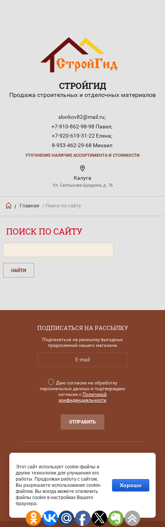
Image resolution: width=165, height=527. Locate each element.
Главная (29, 206)
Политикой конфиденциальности (83, 397)
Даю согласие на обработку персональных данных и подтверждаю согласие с (82, 391)
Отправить (82, 422)
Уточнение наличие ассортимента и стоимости (82, 155)
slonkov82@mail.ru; (82, 117)
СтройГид (82, 85)
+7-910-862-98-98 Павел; (81, 126)
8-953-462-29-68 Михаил (82, 145)
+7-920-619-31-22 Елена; (82, 136)
